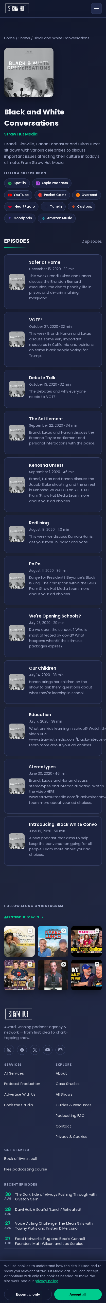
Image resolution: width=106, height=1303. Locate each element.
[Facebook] (22, 1050)
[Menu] (96, 8)
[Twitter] (35, 1050)
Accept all (78, 1294)
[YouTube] (48, 1050)
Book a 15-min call (20, 1158)
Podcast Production (22, 1083)
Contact (63, 1126)
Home (9, 38)
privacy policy (46, 1281)
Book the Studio (18, 1105)
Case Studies (68, 1083)
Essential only (28, 1294)
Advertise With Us (19, 1094)
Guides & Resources (73, 1105)
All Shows (64, 1094)
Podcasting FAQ (70, 1115)
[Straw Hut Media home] (17, 8)
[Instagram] (9, 1050)
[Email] (60, 1050)
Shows (24, 38)
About (61, 1073)
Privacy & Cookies (71, 1136)
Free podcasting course (25, 1169)
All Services (14, 1073)
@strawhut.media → (23, 917)
